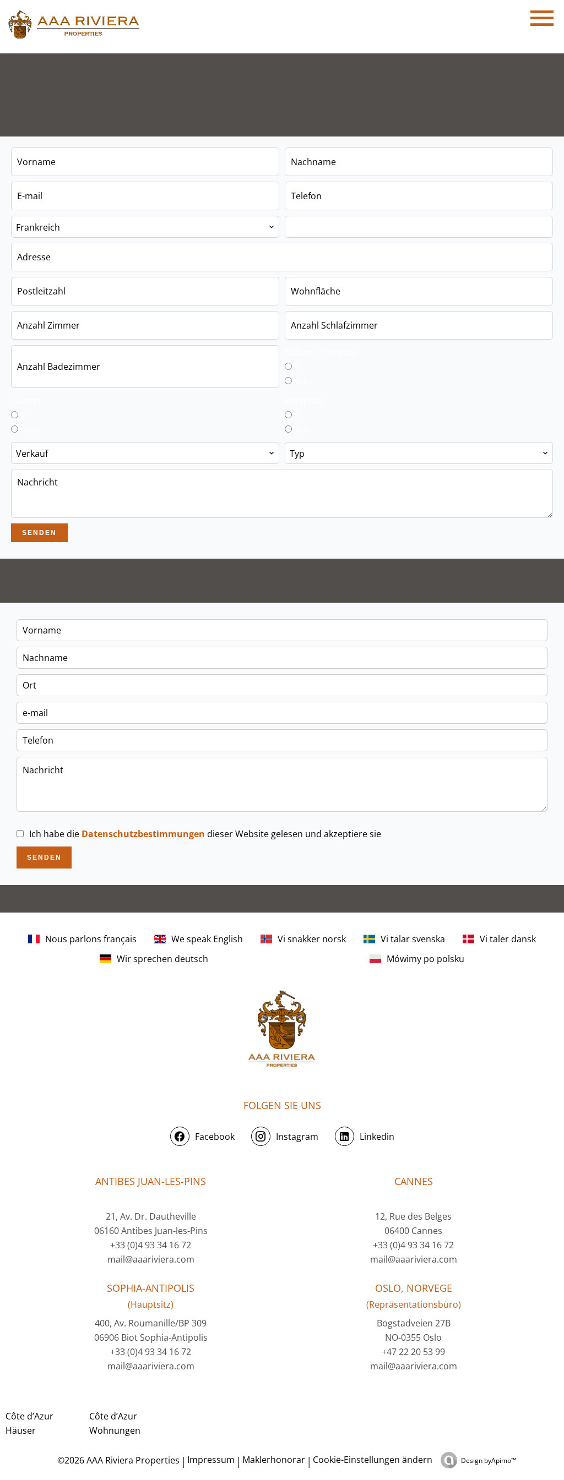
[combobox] (145, 227)
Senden (39, 533)
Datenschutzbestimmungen (143, 834)
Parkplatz (304, 401)
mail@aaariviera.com (150, 1259)
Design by (488, 1460)
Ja (295, 367)
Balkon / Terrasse (321, 352)
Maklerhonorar (273, 1460)
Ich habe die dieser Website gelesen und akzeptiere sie (205, 834)
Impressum (211, 1460)
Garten (25, 401)
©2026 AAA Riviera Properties (117, 1460)
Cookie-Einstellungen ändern (372, 1460)
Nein (301, 381)
